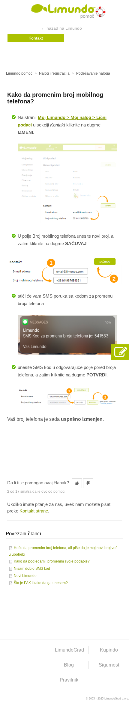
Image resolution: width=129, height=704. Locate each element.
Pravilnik (69, 679)
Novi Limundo (25, 576)
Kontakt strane (34, 511)
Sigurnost (109, 664)
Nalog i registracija (54, 73)
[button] (77, 483)
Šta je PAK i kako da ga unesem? (41, 583)
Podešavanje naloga (93, 73)
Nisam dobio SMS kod (32, 568)
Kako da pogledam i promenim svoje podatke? (52, 561)
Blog (69, 664)
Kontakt (35, 38)
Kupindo (109, 649)
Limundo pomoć (19, 73)
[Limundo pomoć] (64, 12)
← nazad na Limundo (61, 28)
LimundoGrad (69, 649)
